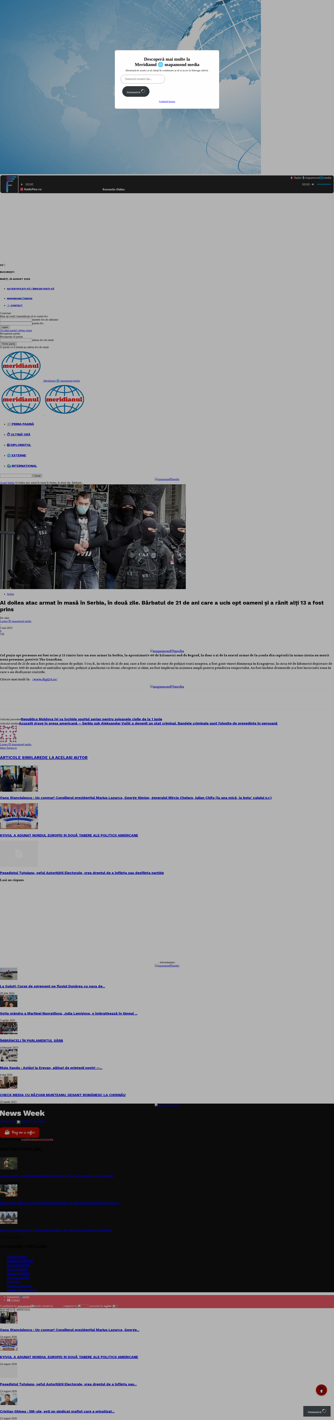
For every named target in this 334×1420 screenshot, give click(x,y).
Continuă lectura (167, 101)
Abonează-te (133, 92)
